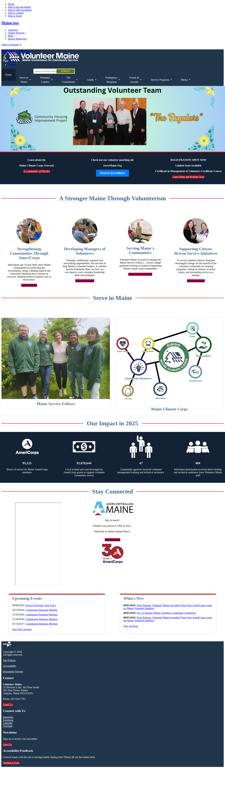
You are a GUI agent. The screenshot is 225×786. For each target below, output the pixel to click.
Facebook (8, 720)
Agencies (13, 29)
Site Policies (9, 660)
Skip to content (16, 13)
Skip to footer (15, 15)
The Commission (196, 280)
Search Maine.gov (17, 38)
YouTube (8, 726)
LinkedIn (8, 723)
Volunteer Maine (15, 51)
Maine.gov (10, 23)
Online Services (16, 32)
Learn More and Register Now (188, 176)
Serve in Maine (29, 285)
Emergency (109, 81)
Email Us (8, 704)
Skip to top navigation (19, 7)
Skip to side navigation (20, 10)
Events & (132, 81)
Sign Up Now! (112, 539)
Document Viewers (13, 671)
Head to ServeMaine (112, 173)
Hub (10, 58)
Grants (88, 82)
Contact (12, 61)
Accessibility (9, 666)
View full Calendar (22, 629)
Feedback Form (11, 762)
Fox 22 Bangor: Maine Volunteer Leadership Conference (166, 613)
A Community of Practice (36, 171)
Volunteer (43, 81)
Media (182, 82)
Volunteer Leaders (84, 280)
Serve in (22, 81)
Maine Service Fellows (140, 274)
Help (10, 35)
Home (11, 4)
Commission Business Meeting (41, 610)
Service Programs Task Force (40, 605)
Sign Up (7, 744)
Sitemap (12, 64)
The (66, 81)
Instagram (8, 717)
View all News (130, 626)
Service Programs (158, 82)
